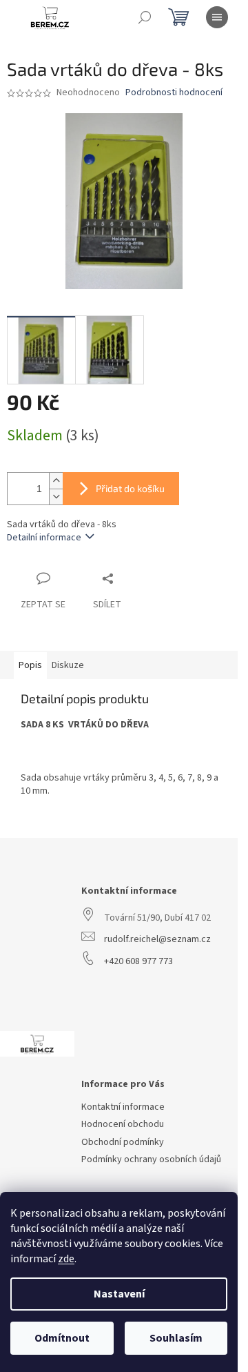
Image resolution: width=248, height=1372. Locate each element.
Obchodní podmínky (122, 1142)
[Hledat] (144, 17)
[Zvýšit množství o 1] (56, 481)
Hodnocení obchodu (122, 1124)
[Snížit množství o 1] (56, 496)
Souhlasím (176, 1338)
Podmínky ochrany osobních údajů (151, 1159)
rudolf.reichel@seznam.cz (157, 939)
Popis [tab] (30, 665)
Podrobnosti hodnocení (174, 92)
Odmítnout (62, 1338)
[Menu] (217, 17)
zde (66, 1258)
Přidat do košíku (130, 488)
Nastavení (119, 1294)
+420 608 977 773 (138, 961)
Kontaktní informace (123, 1107)
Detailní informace (44, 538)
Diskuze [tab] (68, 665)
